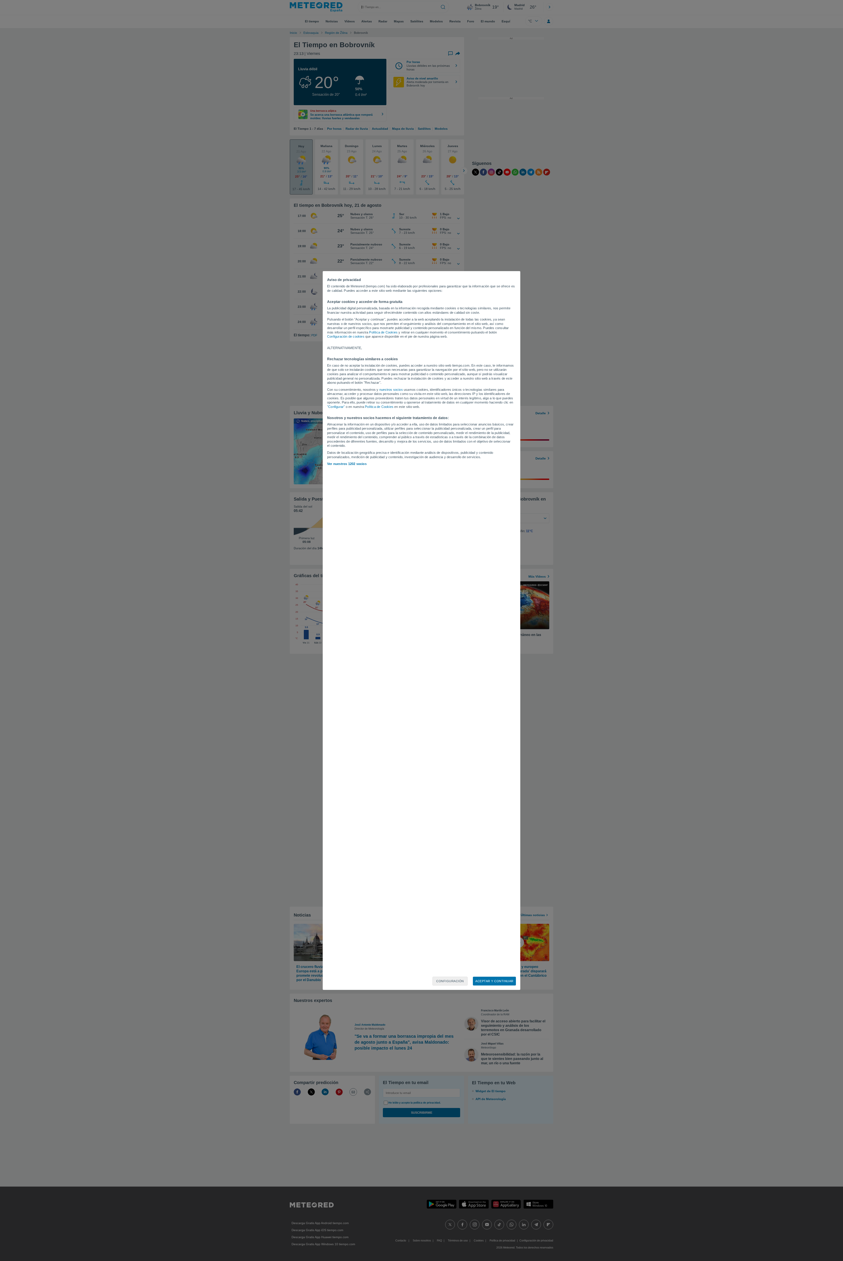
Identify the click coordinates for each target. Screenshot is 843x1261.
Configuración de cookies (345, 336)
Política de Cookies (383, 332)
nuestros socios (391, 389)
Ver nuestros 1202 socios (347, 464)
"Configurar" (336, 407)
